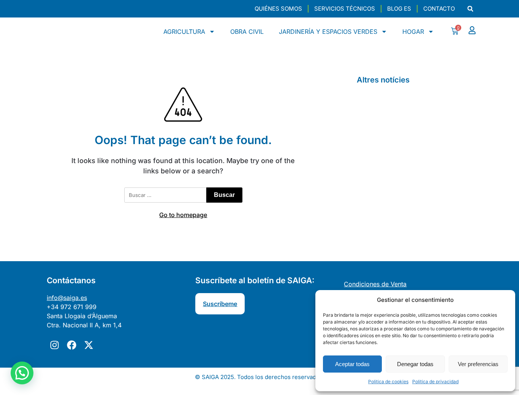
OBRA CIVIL (247, 31)
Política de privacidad (435, 381)
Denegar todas (415, 364)
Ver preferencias (478, 364)
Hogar (413, 31)
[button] (470, 9)
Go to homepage (183, 215)
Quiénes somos (278, 8)
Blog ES (399, 8)
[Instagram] (54, 344)
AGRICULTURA (184, 31)
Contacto (439, 8)
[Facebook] (71, 344)
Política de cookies (388, 381)
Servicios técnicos (344, 8)
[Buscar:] (165, 195)
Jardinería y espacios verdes (328, 31)
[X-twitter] (88, 344)
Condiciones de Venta (375, 284)
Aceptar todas (352, 364)
